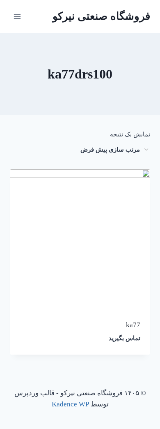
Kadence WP (70, 404)
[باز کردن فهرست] (17, 16)
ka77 (133, 325)
